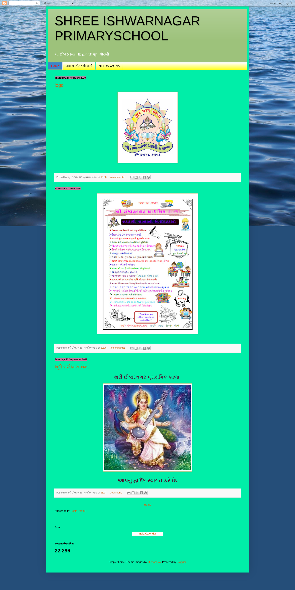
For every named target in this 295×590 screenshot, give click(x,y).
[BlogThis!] (136, 177)
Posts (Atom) (78, 510)
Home (55, 66)
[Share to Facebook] (144, 177)
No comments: (117, 177)
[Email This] (132, 177)
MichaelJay (154, 562)
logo (59, 85)
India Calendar (147, 533)
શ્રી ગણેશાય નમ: (72, 367)
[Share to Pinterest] (148, 177)
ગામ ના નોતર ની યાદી (79, 66)
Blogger (181, 562)
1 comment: (115, 492)
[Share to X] (140, 177)
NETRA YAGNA (109, 66)
